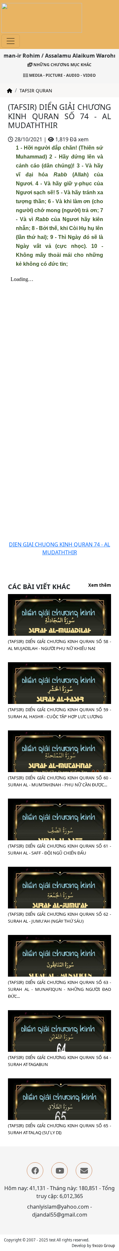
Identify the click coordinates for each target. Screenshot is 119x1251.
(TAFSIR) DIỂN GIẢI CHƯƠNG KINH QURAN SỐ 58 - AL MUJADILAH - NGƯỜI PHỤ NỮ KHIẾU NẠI (59, 644)
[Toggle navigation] (10, 41)
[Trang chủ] (9, 90)
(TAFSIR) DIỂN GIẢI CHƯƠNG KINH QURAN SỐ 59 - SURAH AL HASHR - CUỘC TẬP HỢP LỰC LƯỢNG (59, 713)
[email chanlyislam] (84, 1170)
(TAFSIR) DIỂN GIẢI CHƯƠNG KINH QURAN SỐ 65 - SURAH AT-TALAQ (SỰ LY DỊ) (59, 1129)
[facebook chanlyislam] (35, 1170)
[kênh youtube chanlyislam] (59, 1170)
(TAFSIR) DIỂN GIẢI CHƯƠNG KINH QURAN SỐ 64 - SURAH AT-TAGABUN (59, 1060)
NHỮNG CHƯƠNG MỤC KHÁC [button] (62, 65)
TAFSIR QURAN (36, 90)
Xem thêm (99, 585)
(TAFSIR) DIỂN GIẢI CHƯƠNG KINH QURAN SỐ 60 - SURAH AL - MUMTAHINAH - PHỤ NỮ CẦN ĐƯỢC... (59, 781)
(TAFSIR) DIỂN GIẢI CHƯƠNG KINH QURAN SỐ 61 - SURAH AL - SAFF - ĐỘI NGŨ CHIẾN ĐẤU (59, 849)
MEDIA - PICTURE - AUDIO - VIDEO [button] (62, 75)
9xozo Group (103, 1245)
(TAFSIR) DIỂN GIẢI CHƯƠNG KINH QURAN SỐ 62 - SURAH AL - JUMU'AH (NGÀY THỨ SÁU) (59, 917)
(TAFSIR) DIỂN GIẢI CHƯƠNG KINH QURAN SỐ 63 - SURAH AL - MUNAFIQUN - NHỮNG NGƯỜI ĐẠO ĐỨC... (59, 989)
